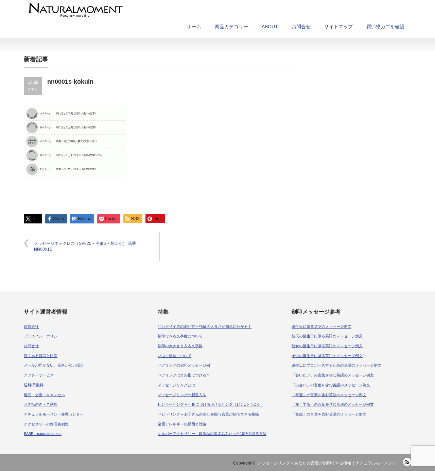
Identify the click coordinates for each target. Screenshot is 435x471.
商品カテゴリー (231, 26)
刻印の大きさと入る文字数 (180, 346)
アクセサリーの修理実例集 (46, 424)
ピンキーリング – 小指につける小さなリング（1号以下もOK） (210, 404)
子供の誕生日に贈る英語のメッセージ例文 (327, 356)
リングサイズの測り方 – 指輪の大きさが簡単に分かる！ (204, 326)
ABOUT (270, 26)
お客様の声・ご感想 (40, 404)
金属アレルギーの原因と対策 (182, 424)
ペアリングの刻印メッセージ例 (184, 365)
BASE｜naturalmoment (43, 434)
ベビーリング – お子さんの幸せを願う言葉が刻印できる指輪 (208, 414)
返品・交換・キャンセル (44, 395)
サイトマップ (338, 26)
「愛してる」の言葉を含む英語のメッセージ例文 (333, 404)
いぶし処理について (174, 356)
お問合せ (301, 26)
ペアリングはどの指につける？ (184, 375)
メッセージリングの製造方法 (182, 395)
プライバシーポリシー (42, 336)
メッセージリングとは (176, 385)
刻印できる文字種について (180, 336)
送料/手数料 (34, 385)
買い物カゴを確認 (385, 26)
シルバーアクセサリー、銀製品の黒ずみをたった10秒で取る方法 (212, 434)
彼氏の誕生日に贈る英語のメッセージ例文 (327, 336)
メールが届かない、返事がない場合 (54, 365)
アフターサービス (39, 375)
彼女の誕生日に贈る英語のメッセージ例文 (327, 346)
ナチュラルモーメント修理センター (54, 414)
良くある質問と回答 (40, 356)
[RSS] (407, 462)
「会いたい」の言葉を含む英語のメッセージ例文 (333, 375)
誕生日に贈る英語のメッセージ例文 (321, 326)
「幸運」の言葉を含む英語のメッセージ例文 (329, 395)
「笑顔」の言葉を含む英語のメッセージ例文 (329, 414)
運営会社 (31, 326)
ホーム (194, 26)
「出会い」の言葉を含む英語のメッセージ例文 (331, 385)
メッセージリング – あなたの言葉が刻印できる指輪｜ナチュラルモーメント (326, 463)
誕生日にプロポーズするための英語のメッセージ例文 (336, 365)
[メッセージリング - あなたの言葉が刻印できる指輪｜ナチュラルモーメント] (164, 10)
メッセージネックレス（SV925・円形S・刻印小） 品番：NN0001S (87, 246)
